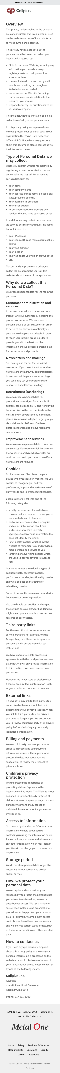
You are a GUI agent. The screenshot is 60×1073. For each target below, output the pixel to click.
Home (11, 1045)
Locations (32, 1050)
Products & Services (38, 1045)
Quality (44, 1050)
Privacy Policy (29, 1063)
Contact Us (21, 2)
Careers (22, 1055)
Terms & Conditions (35, 2)
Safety (21, 1045)
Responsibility (15, 1050)
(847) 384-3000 (34, 1016)
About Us (34, 1055)
